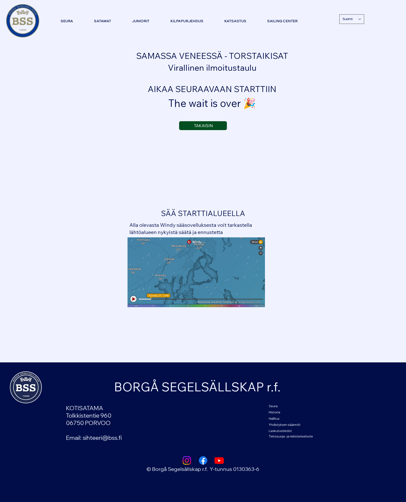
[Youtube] (219, 460)
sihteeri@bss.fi (102, 437)
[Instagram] (186, 460)
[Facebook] (203, 460)
